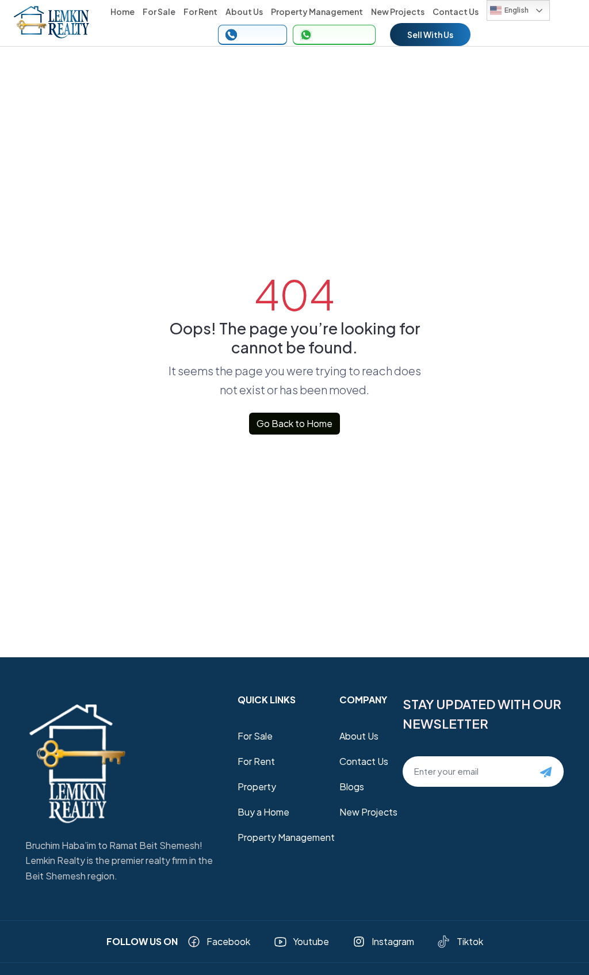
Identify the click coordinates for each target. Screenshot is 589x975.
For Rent (200, 11)
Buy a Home (263, 812)
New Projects (397, 11)
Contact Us (456, 11)
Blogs (351, 786)
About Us (244, 11)
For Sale (159, 11)
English (516, 10)
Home (122, 11)
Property (257, 786)
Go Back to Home (294, 423)
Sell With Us (430, 34)
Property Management (317, 11)
